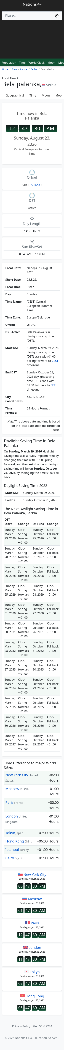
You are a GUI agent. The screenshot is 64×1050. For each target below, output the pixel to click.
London (11, 816)
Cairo (9, 858)
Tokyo (10, 832)
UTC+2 (35, 185)
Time (22, 63)
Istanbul (12, 849)
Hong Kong (14, 841)
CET (52, 385)
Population (8, 63)
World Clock (36, 63)
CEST (55, 361)
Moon (51, 63)
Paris (9, 802)
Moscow (12, 788)
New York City (16, 775)
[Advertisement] (32, 41)
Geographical (15, 95)
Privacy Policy (21, 1026)
